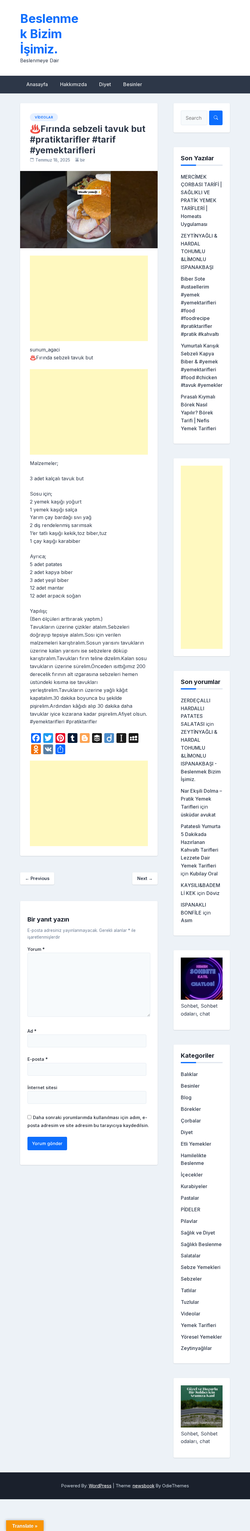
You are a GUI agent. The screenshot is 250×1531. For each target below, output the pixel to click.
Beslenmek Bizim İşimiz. (49, 33)
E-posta (37, 1059)
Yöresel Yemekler (201, 1337)
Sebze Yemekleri (200, 1267)
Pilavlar (189, 1221)
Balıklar (189, 1074)
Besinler (132, 84)
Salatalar (191, 1256)
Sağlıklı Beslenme (201, 1244)
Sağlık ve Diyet (198, 1233)
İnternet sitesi (42, 1088)
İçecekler (192, 1175)
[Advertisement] (89, 298)
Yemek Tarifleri (198, 1325)
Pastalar (190, 1198)
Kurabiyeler (194, 1186)
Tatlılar (188, 1290)
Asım (186, 920)
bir (82, 160)
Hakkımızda (73, 84)
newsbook (144, 1485)
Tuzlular (190, 1302)
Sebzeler (191, 1279)
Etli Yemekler (196, 1144)
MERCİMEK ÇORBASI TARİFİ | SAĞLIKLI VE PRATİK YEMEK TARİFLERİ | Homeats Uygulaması (201, 200)
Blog (186, 1097)
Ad (32, 1031)
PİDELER (190, 1209)
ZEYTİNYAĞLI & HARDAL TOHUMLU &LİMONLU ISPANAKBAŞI (199, 252)
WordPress (100, 1485)
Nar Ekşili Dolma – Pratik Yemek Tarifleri (201, 799)
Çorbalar (191, 1121)
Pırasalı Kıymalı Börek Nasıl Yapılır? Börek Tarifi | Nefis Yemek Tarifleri (198, 412)
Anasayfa (37, 84)
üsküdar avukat (198, 815)
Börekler (191, 1109)
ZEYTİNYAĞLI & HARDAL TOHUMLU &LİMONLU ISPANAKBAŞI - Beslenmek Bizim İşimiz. (201, 755)
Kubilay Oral (204, 874)
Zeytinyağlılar (196, 1348)
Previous (37, 878)
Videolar (44, 117)
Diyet (105, 84)
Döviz (213, 893)
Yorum (36, 949)
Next (145, 878)
